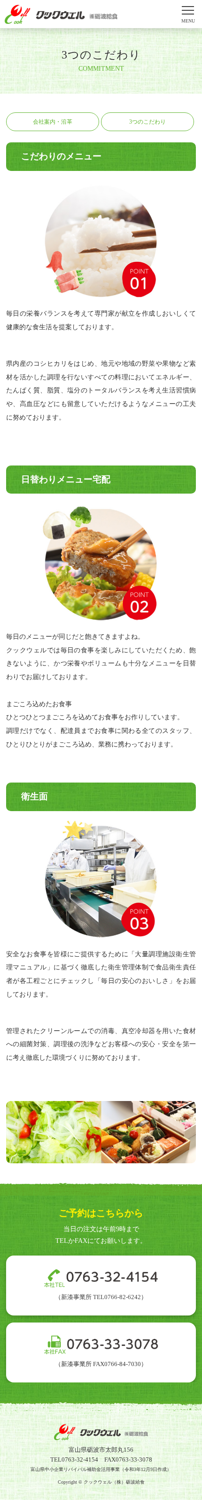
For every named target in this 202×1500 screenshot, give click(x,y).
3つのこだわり (147, 122)
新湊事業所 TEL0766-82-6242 (101, 1296)
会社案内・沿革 (52, 122)
